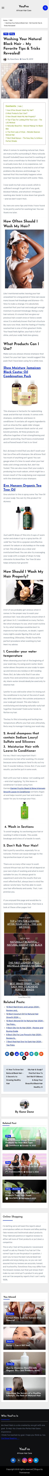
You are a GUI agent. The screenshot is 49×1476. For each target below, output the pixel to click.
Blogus (37, 1469)
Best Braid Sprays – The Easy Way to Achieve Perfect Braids (24, 987)
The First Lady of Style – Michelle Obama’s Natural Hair (24, 966)
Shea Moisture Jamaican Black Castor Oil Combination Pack (22, 372)
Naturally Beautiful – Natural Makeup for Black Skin (24, 945)
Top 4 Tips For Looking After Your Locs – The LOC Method (24, 924)
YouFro (24, 6)
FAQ (6, 34)
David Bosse (14, 1145)
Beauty (10, 1314)
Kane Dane (14, 59)
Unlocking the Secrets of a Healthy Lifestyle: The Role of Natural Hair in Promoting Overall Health (23, 1395)
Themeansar (24, 1473)
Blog (12, 34)
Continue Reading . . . (10, 1438)
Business (16, 1189)
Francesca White (16, 1172)
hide (20, 106)
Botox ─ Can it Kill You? (18, 1346)
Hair (9, 1389)
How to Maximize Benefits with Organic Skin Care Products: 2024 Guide (23, 1370)
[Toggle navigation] (3, 7)
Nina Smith (13, 1198)
